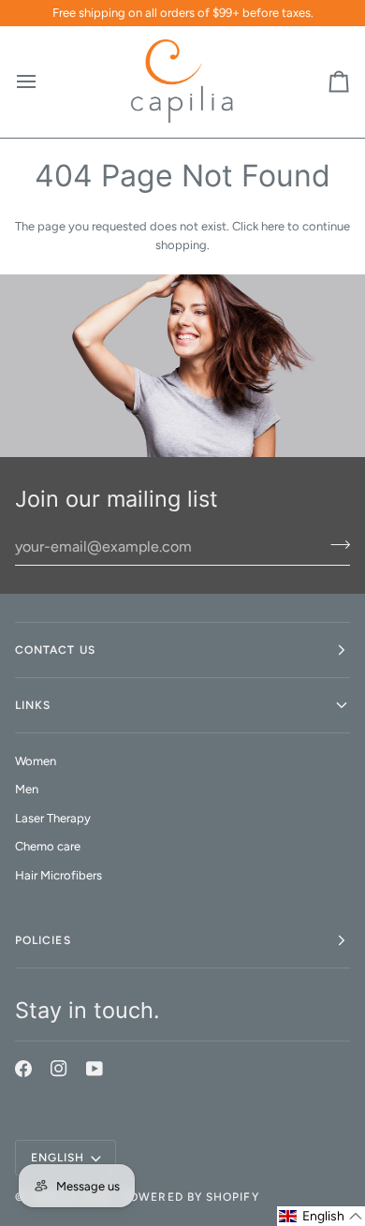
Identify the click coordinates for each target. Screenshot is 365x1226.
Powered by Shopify (190, 1197)
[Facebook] (23, 1068)
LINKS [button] (33, 705)
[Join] (334, 544)
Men (26, 789)
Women (35, 761)
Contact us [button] (55, 650)
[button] (321, 1216)
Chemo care (47, 846)
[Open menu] (43, 82)
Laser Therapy (53, 818)
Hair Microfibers (58, 875)
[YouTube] (94, 1068)
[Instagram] (59, 1068)
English (58, 1157)
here (273, 226)
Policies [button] (43, 940)
